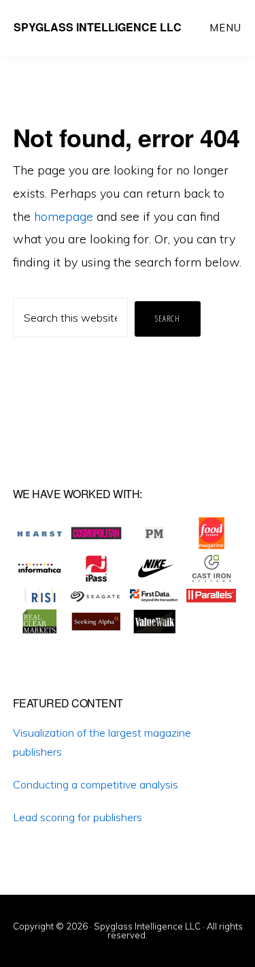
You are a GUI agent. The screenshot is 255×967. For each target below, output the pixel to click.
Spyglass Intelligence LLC (98, 27)
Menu (225, 27)
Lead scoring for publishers (77, 817)
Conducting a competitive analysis (95, 784)
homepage (63, 216)
